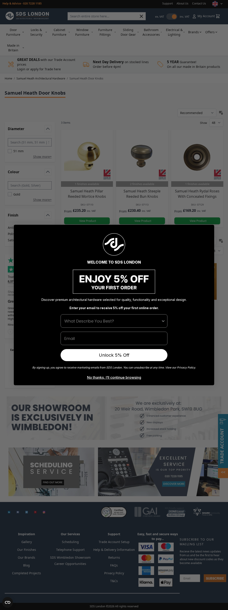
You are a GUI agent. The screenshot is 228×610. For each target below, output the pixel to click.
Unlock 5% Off (114, 355)
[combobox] (112, 320)
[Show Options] (163, 320)
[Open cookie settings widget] (7, 602)
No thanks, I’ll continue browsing (114, 377)
